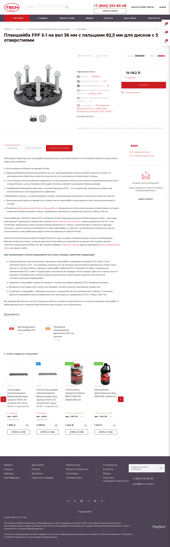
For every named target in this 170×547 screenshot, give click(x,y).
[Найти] (67, 7)
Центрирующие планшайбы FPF (26, 328)
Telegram (102, 501)
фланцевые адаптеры (29, 208)
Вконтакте (68, 501)
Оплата (36, 469)
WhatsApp (95, 501)
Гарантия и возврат (43, 477)
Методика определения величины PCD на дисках (64, 332)
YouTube (75, 501)
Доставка (37, 473)
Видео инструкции (77, 469)
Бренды (8, 473)
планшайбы (49, 208)
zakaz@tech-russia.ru (143, 484)
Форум (107, 473)
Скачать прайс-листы (142, 7)
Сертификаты (12, 477)
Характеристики (33, 148)
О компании (110, 465)
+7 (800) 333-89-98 (110, 6)
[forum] (88, 501)
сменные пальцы (70, 244)
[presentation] (3, 399)
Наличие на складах (59, 148)
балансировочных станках (66, 221)
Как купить (38, 465)
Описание (12, 148)
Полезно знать (74, 477)
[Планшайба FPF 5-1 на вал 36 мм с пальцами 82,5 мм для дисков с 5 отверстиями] (38, 86)
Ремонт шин (73, 465)
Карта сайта (85, 511)
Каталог (8, 465)
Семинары (72, 473)
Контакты (108, 469)
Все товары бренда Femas (142, 156)
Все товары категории (140, 152)
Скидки (8, 469)
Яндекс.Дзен (81, 501)
